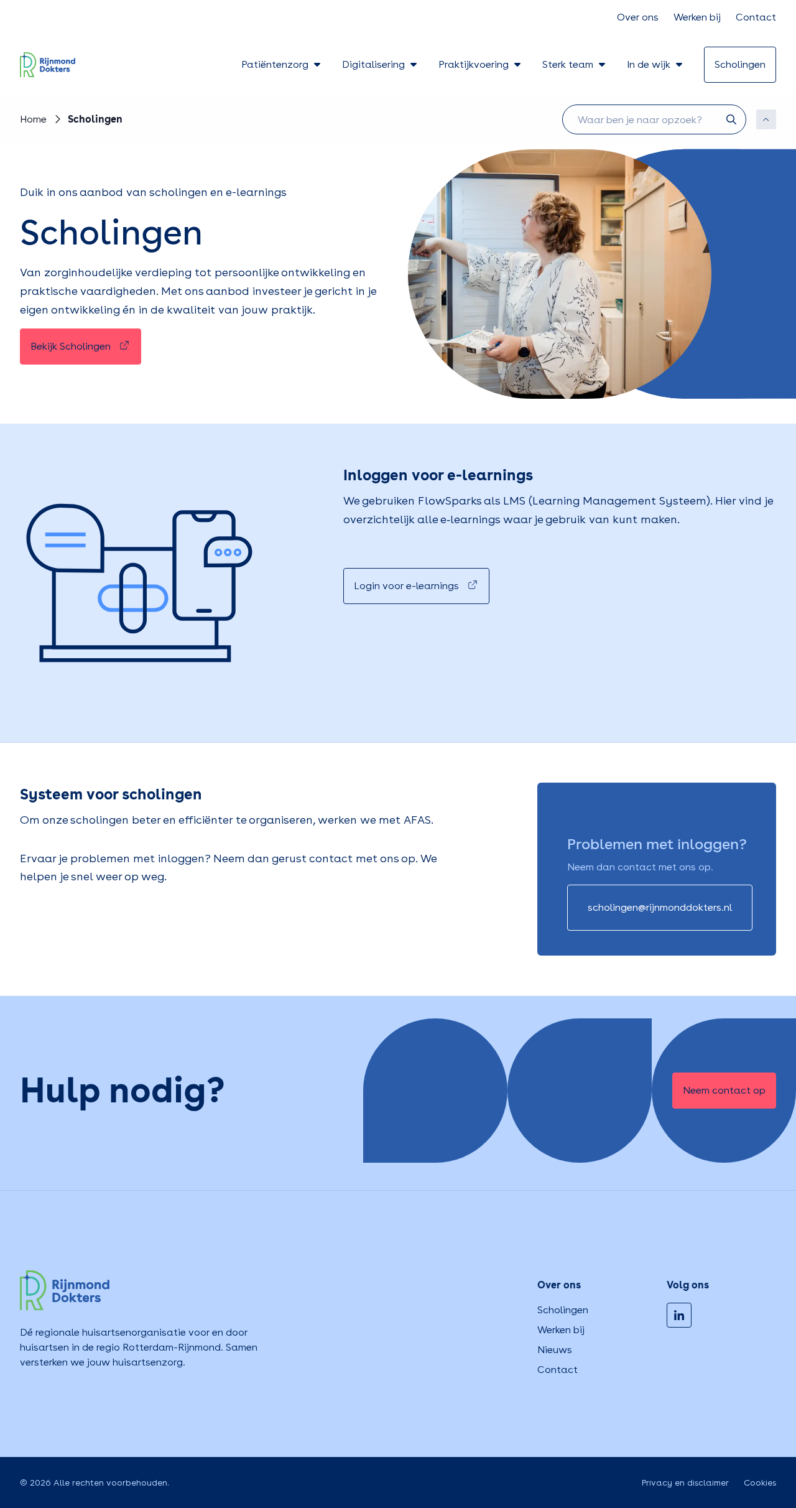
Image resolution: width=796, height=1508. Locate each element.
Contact (756, 17)
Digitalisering (373, 64)
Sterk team (567, 64)
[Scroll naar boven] (766, 119)
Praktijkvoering (473, 64)
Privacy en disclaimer (685, 1482)
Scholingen (562, 1310)
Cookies (760, 1482)
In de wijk (648, 64)
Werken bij (697, 17)
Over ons (638, 17)
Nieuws (554, 1350)
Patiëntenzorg (274, 64)
